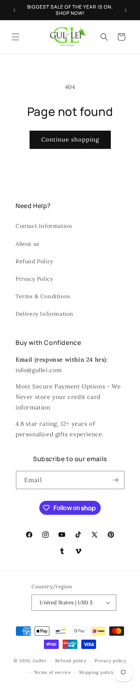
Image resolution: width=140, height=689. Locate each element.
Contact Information (44, 225)
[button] (15, 36)
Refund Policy (34, 261)
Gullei (39, 660)
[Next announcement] (125, 10)
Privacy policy (110, 660)
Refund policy (71, 660)
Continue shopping (70, 139)
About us (27, 243)
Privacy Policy (34, 278)
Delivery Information (45, 313)
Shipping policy (96, 672)
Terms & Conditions (43, 296)
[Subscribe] (115, 480)
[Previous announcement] (14, 10)
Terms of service (52, 672)
